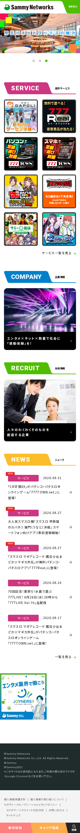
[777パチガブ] (21, 191)
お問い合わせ (57, 810)
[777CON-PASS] (59, 191)
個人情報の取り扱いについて (47, 799)
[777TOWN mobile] (59, 154)
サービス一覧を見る (57, 253)
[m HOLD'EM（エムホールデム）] (59, 229)
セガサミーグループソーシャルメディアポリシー (31, 804)
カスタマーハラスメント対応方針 (25, 810)
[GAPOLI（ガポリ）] (21, 116)
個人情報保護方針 (15, 799)
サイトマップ (13, 815)
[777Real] (59, 116)
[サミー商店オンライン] (21, 229)
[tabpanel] (40, 33)
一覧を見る (63, 656)
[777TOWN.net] (21, 154)
